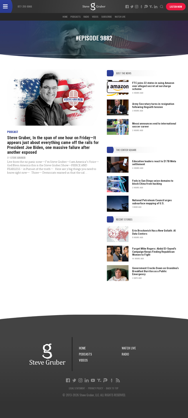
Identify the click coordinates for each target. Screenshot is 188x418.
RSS (118, 380)
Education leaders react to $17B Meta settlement (154, 163)
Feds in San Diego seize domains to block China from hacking (152, 182)
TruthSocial (151, 6)
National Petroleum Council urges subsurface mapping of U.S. (152, 202)
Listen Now (176, 6)
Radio (86, 16)
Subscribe (106, 16)
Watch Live (120, 16)
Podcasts (75, 16)
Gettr (141, 6)
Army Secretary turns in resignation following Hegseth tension (153, 105)
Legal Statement (77, 388)
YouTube (93, 380)
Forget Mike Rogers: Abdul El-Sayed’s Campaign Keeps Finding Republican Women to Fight (154, 251)
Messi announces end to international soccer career (154, 125)
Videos (95, 16)
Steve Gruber (18, 157)
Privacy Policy (95, 388)
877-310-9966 (25, 6)
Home (65, 16)
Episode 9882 (94, 6)
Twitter (131, 6)
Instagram (136, 6)
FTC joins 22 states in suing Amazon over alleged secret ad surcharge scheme (153, 86)
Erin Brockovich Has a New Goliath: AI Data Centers (154, 232)
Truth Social (99, 380)
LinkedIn (155, 6)
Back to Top (112, 388)
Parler (146, 6)
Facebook (127, 6)
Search (161, 6)
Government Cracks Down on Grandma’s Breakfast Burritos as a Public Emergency (155, 271)
